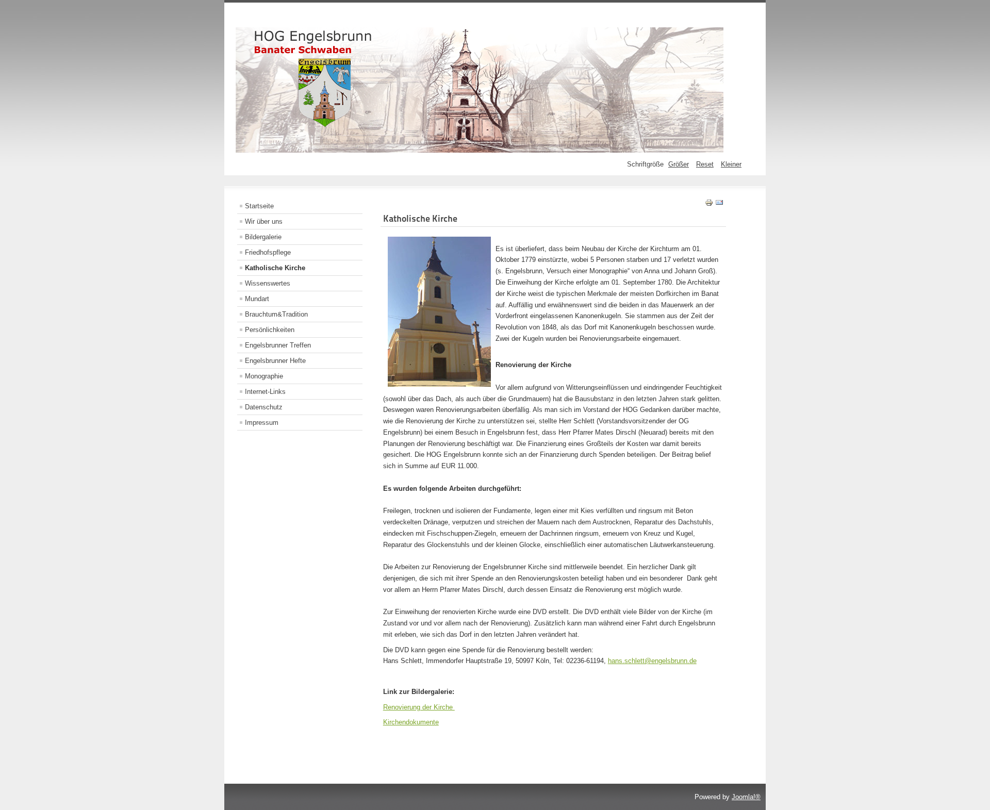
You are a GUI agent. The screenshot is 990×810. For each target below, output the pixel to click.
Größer (678, 164)
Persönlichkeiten (269, 330)
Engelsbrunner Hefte (275, 361)
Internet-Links (265, 391)
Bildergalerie (263, 237)
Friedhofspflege (268, 252)
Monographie (264, 376)
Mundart (257, 299)
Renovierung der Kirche (419, 707)
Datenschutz (264, 407)
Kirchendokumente (411, 722)
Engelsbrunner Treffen (278, 345)
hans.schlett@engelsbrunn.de (652, 661)
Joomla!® (746, 797)
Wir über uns (264, 221)
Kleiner (731, 164)
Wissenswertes (267, 283)
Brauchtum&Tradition (276, 314)
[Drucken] (709, 204)
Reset (705, 164)
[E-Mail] (719, 204)
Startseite (259, 206)
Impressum (261, 422)
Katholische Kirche (275, 268)
